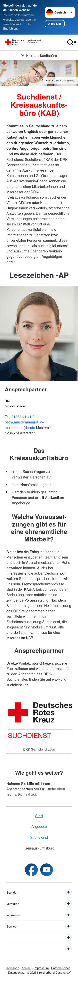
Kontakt (26, 968)
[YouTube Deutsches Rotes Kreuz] (46, 869)
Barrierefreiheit (60, 968)
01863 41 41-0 (23, 416)
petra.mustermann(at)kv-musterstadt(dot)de (24, 424)
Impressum (41, 968)
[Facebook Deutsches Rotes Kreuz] (31, 869)
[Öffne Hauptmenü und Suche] (71, 42)
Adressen (12, 968)
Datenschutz (16, 972)
